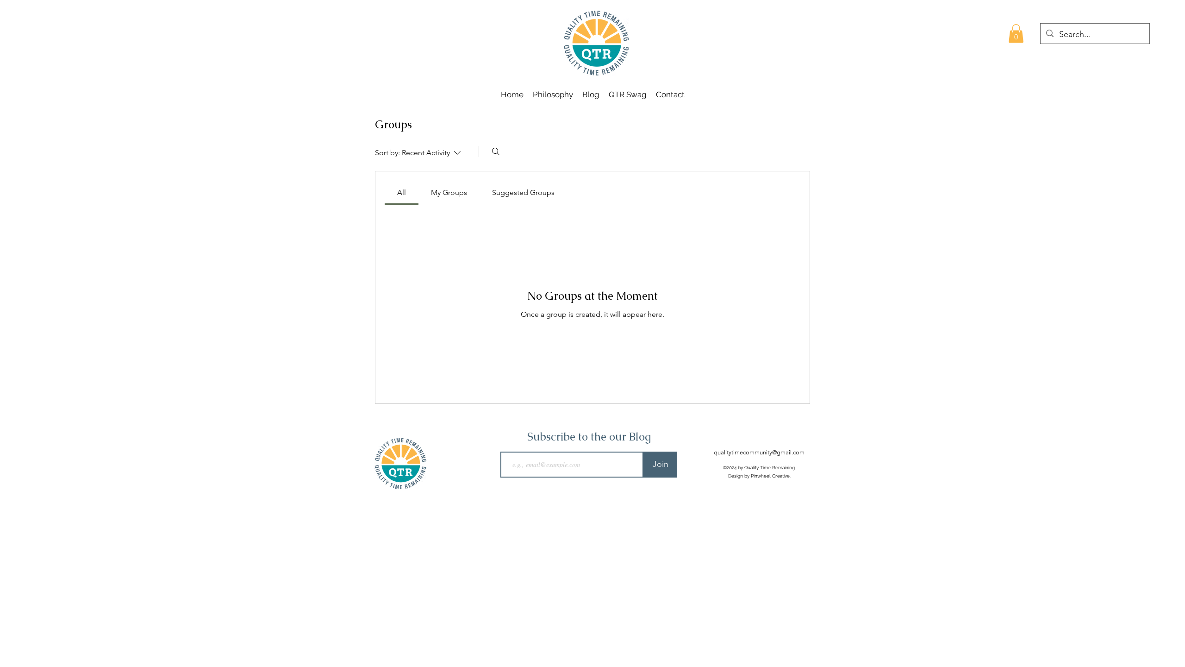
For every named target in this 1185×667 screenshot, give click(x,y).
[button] (1016, 33)
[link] (401, 192)
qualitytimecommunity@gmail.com (759, 452)
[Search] (495, 151)
